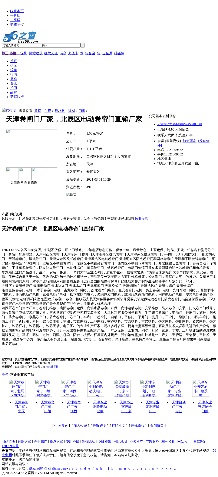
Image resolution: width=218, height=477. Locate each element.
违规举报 (138, 425)
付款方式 (24, 441)
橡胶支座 (51, 53)
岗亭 (63, 53)
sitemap (57, 468)
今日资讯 (104, 441)
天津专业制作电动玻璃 (100, 406)
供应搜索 (61, 425)
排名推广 (136, 441)
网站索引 (184, 441)
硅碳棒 (119, 53)
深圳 (23, 53)
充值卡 (73, 53)
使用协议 (72, 441)
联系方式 (56, 441)
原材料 (60, 111)
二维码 (15, 20)
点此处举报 (52, 366)
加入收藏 (80, 425)
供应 (47, 111)
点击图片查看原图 (23, 182)
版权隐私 (88, 441)
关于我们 (40, 441)
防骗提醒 (141, 218)
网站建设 (36, 53)
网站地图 (120, 441)
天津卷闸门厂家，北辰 (21, 406)
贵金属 (107, 53)
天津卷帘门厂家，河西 (74, 406)
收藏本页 (17, 11)
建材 (71, 111)
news (66, 468)
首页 (37, 111)
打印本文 (118, 425)
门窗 (82, 111)
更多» (6, 374)
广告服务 (152, 441)
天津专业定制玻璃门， (152, 406)
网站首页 (8, 441)
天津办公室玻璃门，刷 (126, 406)
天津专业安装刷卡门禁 (205, 406)
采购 (40, 468)
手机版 (15, 15)
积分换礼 (168, 441)
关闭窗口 (157, 425)
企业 (47, 468)
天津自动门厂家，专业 (179, 406)
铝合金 (90, 53)
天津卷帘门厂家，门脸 (47, 406)
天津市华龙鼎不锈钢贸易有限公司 (179, 124)
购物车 (15, 24)
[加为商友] (189, 141)
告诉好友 (99, 425)
